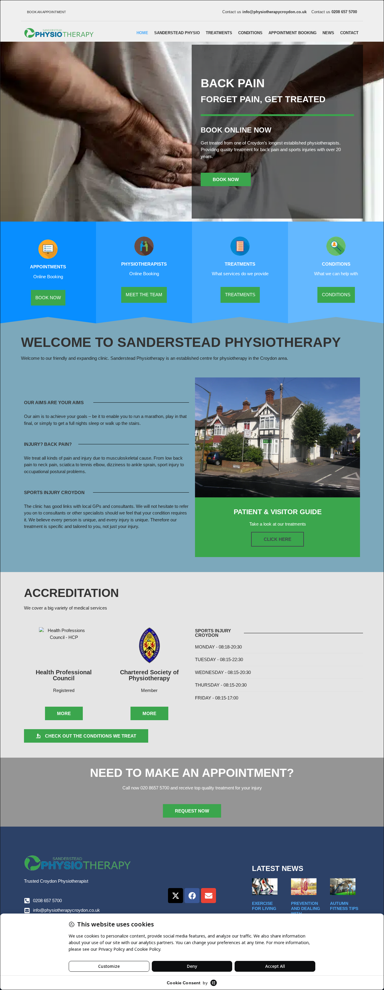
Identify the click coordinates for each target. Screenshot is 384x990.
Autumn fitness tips (344, 906)
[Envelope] (208, 895)
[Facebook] (192, 895)
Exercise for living (264, 906)
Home (142, 33)
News (328, 33)
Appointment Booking (292, 33)
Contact (349, 33)
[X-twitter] (175, 895)
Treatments (219, 33)
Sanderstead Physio (177, 33)
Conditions (250, 33)
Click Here (277, 539)
